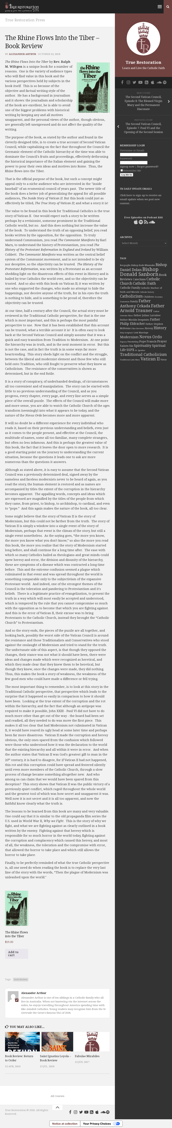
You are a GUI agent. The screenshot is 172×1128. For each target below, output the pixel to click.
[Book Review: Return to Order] (22, 1041)
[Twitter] (81, 1112)
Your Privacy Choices (97, 1123)
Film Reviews (137, 328)
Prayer (162, 341)
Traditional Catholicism (143, 354)
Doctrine (159, 297)
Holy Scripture (126, 333)
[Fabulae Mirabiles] (92, 1041)
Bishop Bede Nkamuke (143, 265)
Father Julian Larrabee (147, 315)
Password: (126, 158)
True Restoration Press (25, 20)
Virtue (163, 359)
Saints (124, 345)
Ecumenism (125, 302)
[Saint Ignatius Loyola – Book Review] (57, 1041)
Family (134, 301)
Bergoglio (125, 265)
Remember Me (132, 170)
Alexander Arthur (22, 54)
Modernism (129, 337)
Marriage (143, 332)
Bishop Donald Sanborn (139, 272)
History (160, 328)
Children (148, 296)
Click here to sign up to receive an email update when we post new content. (140, 199)
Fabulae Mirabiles (87, 1056)
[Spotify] (108, 1112)
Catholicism (131, 296)
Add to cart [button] (13, 953)
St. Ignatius (140, 350)
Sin (131, 345)
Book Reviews (20, 979)
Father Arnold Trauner (142, 308)
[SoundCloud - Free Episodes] (102, 1112)
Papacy (123, 342)
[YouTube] (86, 1112)
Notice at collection (64, 1123)
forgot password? (147, 166)
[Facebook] (70, 1112)
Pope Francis (148, 341)
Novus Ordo (150, 337)
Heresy (149, 328)
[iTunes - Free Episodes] (97, 1112)
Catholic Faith (144, 283)
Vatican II (150, 359)
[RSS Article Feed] (92, 1112)
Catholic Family (130, 287)
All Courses (57, 1096)
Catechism (139, 279)
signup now (127, 166)
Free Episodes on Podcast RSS (143, 217)
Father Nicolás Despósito (134, 319)
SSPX (130, 350)
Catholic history (147, 292)
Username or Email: (132, 150)
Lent (136, 332)
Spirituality (142, 346)
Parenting (133, 341)
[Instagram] (76, 1112)
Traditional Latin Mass (130, 360)
